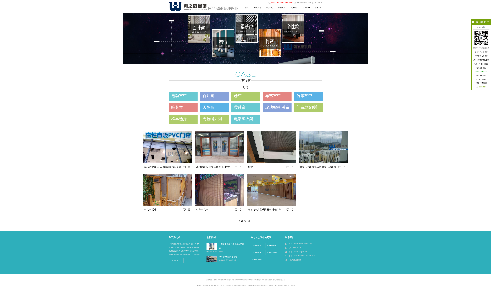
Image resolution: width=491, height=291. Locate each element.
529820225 (297, 248)
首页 (247, 8)
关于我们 (257, 8)
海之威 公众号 (272, 252)
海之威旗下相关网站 (261, 237)
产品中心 (269, 8)
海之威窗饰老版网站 (221, 280)
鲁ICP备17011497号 (288, 285)
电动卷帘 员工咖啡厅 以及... (228, 260)
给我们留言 (482, 87)
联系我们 (318, 8)
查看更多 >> (176, 260)
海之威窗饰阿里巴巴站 (236, 280)
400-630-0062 (257, 260)
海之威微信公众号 (279, 280)
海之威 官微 (257, 252)
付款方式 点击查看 (295, 260)
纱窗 (250, 167)
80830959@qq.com (301, 252)
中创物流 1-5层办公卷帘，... (216, 251)
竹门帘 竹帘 (150, 209)
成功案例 (281, 8)
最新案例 (211, 237)
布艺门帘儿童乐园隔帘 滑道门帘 (264, 209)
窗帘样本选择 (271, 245)
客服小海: (480, 27)
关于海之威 (174, 237)
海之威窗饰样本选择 (251, 280)
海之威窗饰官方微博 (265, 280)
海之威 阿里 (257, 245)
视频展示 (294, 8)
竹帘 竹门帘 (202, 209)
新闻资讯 (306, 8)
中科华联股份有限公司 (228, 257)
